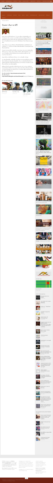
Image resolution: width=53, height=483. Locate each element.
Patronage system (39, 65)
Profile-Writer (5, 20)
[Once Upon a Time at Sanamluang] (43, 50)
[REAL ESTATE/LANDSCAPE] (43, 196)
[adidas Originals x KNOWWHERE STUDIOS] (38, 371)
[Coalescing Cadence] (38, 337)
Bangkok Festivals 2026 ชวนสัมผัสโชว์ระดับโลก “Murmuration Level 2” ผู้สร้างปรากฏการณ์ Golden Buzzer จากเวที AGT (46, 324)
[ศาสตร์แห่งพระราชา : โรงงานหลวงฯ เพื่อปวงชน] (43, 130)
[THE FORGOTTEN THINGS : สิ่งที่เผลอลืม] (38, 303)
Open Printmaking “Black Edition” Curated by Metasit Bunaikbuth (43, 122)
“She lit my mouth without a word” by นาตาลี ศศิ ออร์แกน (46, 392)
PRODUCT (48, 15)
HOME (3, 1)
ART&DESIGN (8, 1)
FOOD (19, 15)
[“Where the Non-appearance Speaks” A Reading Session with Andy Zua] (38, 406)
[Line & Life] (43, 184)
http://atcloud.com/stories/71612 (18, 73)
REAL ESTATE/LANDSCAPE (41, 202)
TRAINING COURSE (46, 1)
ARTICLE (38, 1)
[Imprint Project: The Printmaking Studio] (38, 318)
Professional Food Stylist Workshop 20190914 (45, 438)
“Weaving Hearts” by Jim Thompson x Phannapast (45, 346)
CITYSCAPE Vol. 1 (39, 86)
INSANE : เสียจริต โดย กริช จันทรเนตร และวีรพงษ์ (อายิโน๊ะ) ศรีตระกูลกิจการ (43, 152)
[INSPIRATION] (43, 209)
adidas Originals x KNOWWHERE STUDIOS (45, 370)
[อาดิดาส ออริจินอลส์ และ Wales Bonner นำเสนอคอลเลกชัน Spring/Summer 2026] (38, 382)
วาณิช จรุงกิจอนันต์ (26, 94)
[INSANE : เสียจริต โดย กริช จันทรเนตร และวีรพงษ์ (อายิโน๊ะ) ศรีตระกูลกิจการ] (43, 144)
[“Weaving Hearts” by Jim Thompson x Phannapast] (38, 347)
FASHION (15, 15)
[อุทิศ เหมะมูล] (7, 86)
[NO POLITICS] (43, 284)
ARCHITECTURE (42, 15)
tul (4, 27)
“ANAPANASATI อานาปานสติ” (46, 340)
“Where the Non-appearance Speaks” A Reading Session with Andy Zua (46, 405)
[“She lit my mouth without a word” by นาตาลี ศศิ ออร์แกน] (38, 393)
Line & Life (38, 189)
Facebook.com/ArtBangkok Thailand (8, 469)
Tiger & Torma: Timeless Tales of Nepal (45, 330)
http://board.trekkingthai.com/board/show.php (12, 76)
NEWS (20, 1)
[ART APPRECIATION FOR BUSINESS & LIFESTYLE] (38, 428)
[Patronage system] (43, 61)
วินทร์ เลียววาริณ (15, 91)
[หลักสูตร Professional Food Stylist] (43, 236)
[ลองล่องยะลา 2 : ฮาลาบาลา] (43, 93)
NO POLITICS (38, 288)
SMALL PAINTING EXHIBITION (42, 166)
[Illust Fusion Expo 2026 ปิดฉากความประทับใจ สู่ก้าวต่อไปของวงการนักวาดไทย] (38, 352)
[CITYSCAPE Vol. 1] (43, 81)
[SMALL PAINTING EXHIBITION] (43, 160)
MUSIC (27, 15)
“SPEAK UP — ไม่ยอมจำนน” (46, 306)
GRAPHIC (4, 17)
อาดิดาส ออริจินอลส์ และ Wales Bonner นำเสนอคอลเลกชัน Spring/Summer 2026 (46, 381)
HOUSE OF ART (25, 1)
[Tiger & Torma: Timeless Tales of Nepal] (38, 331)
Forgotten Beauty (39, 76)
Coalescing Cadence (44, 335)
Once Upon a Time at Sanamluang (43, 55)
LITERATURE (9, 15)
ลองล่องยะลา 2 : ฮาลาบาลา (41, 99)
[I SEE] (43, 172)
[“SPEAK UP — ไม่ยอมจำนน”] (38, 308)
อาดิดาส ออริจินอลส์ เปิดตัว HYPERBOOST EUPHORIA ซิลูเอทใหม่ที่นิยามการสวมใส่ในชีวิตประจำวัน (46, 358)
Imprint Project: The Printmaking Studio (44, 317)
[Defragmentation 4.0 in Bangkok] (38, 297)
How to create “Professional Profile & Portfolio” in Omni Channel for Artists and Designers (43, 229)
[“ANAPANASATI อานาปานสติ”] (38, 342)
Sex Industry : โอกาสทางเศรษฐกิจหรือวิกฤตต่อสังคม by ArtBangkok (46, 376)
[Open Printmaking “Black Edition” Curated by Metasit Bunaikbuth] (43, 116)
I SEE (37, 177)
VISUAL (3, 15)
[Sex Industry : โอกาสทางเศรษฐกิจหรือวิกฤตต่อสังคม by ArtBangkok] (38, 376)
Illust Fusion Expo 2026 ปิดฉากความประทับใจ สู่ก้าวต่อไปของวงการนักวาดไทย (46, 352)
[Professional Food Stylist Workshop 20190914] (38, 439)
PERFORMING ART (33, 15)
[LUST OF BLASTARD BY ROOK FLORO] (43, 105)
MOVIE (23, 15)
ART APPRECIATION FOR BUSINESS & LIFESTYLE (45, 427)
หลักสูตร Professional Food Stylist (43, 241)
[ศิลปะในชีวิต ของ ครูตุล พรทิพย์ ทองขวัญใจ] (38, 434)
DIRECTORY (32, 1)
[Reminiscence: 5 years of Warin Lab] (38, 388)
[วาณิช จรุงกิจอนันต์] (28, 87)
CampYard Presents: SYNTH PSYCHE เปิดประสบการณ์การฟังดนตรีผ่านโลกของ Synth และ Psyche (46, 365)
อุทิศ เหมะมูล (4, 91)
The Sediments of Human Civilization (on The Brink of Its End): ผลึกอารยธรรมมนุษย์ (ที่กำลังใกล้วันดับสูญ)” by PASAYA (43, 43)
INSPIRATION (38, 215)
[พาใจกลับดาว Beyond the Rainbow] (38, 313)
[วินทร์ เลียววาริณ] (17, 86)
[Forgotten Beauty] (43, 71)
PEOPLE (15, 1)
